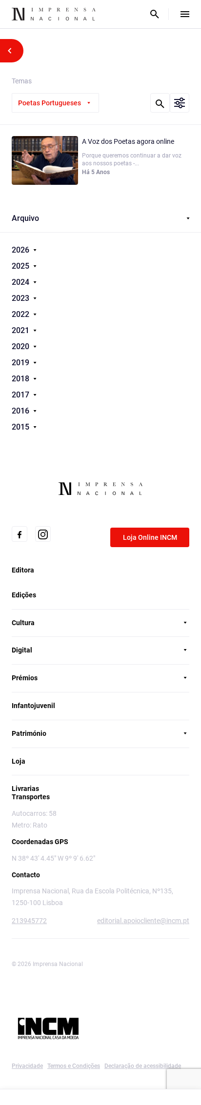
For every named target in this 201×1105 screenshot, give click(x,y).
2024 (21, 282)
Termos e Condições (73, 1066)
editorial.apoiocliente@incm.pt (143, 921)
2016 (21, 410)
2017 (21, 394)
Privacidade (27, 1066)
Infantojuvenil (33, 706)
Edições (24, 595)
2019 (21, 362)
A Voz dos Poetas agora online (128, 141)
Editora (23, 570)
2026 (21, 250)
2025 (21, 266)
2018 (21, 378)
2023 (21, 298)
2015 (21, 427)
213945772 (29, 921)
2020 (21, 346)
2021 (21, 330)
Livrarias (25, 788)
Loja (18, 761)
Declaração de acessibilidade (142, 1066)
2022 (21, 314)
